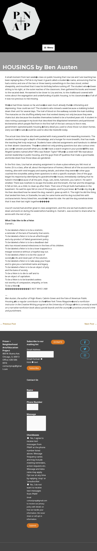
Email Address (33, 349)
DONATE (58, 342)
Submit (32, 525)
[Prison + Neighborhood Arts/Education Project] (21, 21)
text (35, 362)
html (29, 362)
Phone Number (34, 402)
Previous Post (8, 323)
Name (31, 390)
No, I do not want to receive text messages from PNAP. (34, 489)
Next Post (90, 323)
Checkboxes (33, 434)
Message (31, 414)
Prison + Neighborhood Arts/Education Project (58, 21)
